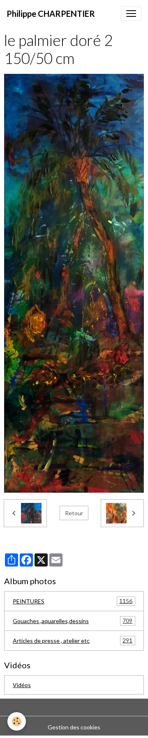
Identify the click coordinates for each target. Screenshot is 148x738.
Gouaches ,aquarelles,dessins (72, 620)
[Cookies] (16, 721)
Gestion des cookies (74, 727)
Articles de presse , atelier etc (72, 640)
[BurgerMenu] (131, 14)
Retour (74, 513)
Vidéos (22, 684)
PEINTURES (72, 601)
